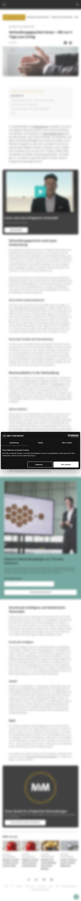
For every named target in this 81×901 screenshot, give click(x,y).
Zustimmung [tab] (14, 442)
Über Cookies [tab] (67, 442)
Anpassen (39, 464)
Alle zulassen (66, 464)
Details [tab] (40, 442)
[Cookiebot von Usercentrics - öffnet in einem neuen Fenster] (69, 435)
